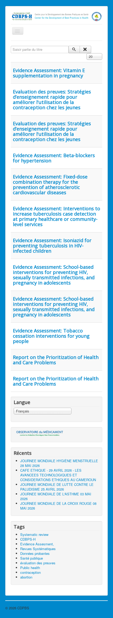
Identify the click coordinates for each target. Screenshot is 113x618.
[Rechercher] (74, 49)
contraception (30, 572)
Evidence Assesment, (37, 543)
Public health (30, 567)
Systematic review (34, 534)
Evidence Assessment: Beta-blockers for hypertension (54, 158)
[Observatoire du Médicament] (40, 433)
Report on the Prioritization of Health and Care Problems (56, 360)
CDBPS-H (27, 539)
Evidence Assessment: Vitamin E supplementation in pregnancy (49, 73)
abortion (26, 577)
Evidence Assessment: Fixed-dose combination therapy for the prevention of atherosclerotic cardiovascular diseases (50, 184)
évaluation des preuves (37, 562)
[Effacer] (85, 49)
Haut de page (98, 607)
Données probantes (35, 553)
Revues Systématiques (38, 548)
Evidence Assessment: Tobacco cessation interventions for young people (51, 335)
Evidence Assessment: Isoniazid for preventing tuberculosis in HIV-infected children (52, 245)
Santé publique (31, 558)
